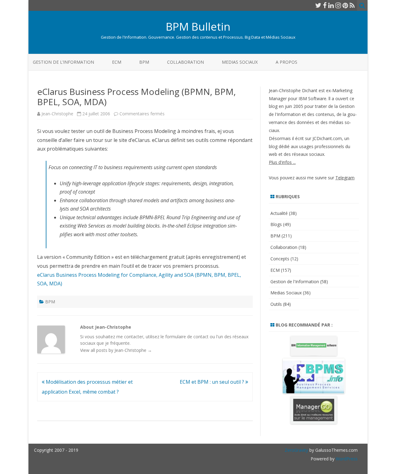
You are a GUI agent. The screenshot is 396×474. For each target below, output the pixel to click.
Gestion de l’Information (63, 62)
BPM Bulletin (198, 26)
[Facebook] (325, 5)
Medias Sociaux (240, 62)
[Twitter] (318, 5)
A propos (286, 62)
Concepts (279, 259)
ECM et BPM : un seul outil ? (212, 381)
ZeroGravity (296, 450)
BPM (144, 62)
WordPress (346, 459)
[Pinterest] (345, 5)
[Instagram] (338, 5)
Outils (276, 304)
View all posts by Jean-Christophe (116, 350)
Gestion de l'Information (294, 281)
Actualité (279, 213)
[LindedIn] (331, 5)
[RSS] (352, 5)
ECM (116, 62)
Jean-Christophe (57, 114)
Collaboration (185, 62)
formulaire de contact (187, 336)
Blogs (276, 224)
